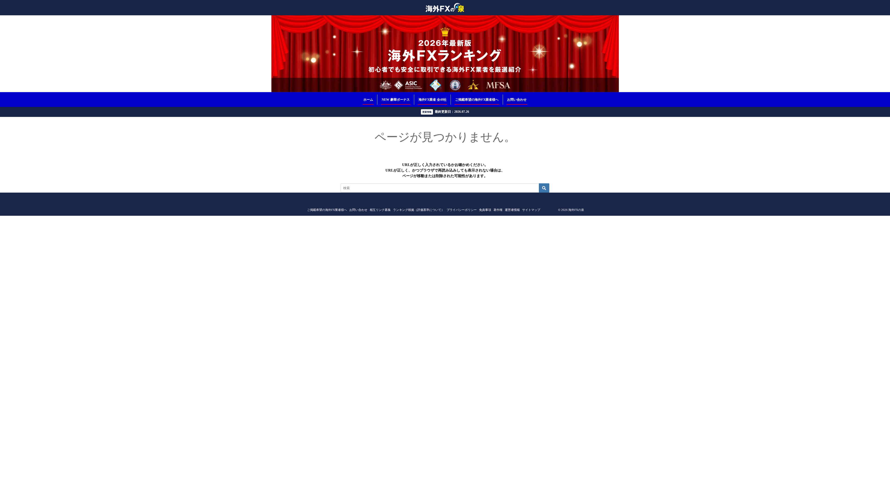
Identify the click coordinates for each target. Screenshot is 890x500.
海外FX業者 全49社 (433, 99)
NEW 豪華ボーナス (396, 99)
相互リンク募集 (380, 210)
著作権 (497, 210)
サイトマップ (531, 210)
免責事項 (485, 210)
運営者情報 (512, 210)
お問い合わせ (517, 99)
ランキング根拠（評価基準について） (418, 210)
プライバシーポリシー (462, 210)
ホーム (368, 99)
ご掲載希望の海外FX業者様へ (477, 99)
